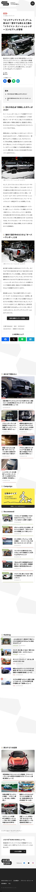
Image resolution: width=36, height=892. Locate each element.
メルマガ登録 (18, 851)
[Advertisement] (18, 596)
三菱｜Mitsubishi (8, 326)
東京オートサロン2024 (19, 329)
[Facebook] (5, 81)
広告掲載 (15, 880)
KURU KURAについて (6, 880)
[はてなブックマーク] (18, 81)
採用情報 (3, 883)
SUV (15, 326)
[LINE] (13, 81)
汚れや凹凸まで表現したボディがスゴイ (17, 94)
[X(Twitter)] (28, 863)
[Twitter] (9, 81)
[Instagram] (33, 863)
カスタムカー (22, 326)
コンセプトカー (7, 329)
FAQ (9, 883)
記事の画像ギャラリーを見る (17, 318)
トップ (3, 830)
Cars (7, 830)
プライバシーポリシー (26, 880)
